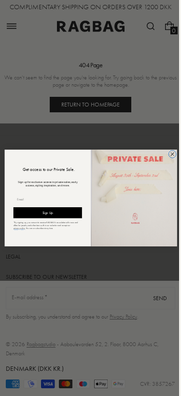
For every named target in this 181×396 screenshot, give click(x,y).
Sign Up (44, 212)
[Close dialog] (168, 154)
